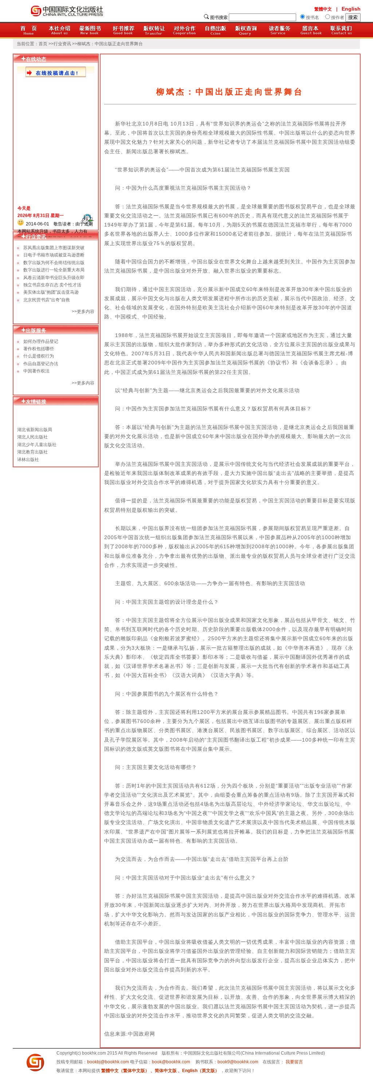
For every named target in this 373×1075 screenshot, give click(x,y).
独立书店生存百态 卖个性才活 (52, 284)
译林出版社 (28, 456)
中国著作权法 (34, 371)
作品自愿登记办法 (38, 363)
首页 (43, 43)
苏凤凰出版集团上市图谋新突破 (54, 247)
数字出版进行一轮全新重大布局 (54, 269)
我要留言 (294, 1061)
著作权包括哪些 (36, 348)
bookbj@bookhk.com (108, 1061)
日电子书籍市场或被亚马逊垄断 (54, 255)
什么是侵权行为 (36, 356)
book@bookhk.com (171, 1061)
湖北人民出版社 (32, 434)
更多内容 (85, 311)
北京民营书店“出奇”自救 (46, 299)
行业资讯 (62, 43)
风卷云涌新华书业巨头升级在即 (54, 277)
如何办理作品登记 (38, 341)
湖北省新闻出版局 (34, 426)
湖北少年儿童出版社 (36, 441)
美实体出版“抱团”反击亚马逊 (51, 292)
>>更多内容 (83, 383)
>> (74, 311)
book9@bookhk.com (237, 1061)
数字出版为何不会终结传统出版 (54, 262)
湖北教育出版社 (32, 449)
